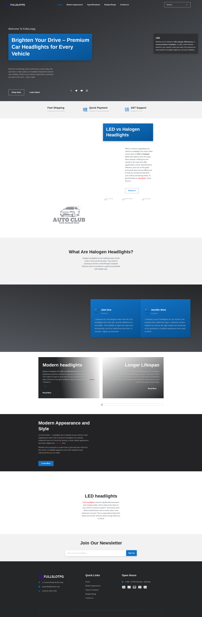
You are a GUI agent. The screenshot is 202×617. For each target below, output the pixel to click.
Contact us (124, 5)
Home (60, 5)
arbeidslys (142, 178)
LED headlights (88, 502)
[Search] (187, 4)
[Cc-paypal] (129, 587)
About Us (132, 190)
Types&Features (93, 5)
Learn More (35, 92)
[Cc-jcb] (145, 587)
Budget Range (110, 5)
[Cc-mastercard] (134, 587)
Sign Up (131, 553)
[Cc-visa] (124, 587)
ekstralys (58, 443)
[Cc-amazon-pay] (140, 587)
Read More (47, 393)
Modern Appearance (75, 5)
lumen (92, 379)
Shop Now (16, 92)
